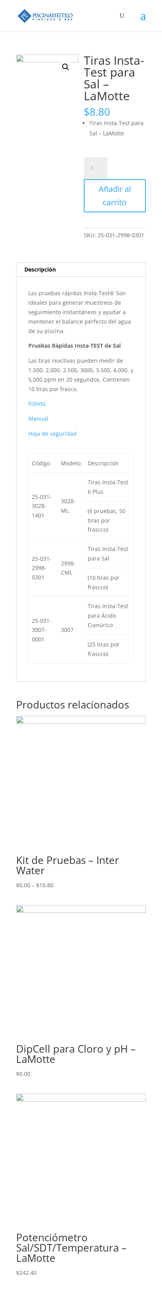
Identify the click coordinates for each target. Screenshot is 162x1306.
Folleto (37, 403)
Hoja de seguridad (52, 433)
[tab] (81, 270)
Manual (38, 418)
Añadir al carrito (115, 196)
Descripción (40, 269)
